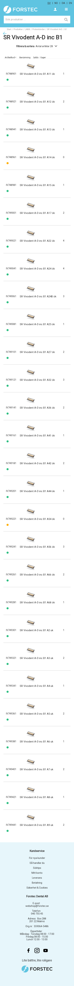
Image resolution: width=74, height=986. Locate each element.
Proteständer (38, 29)
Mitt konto (37, 872)
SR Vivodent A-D (54, 29)
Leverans (37, 877)
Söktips (37, 868)
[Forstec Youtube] (45, 950)
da (63, 3)
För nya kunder (37, 858)
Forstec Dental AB (37, 896)
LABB (27, 29)
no (56, 3)
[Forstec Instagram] (37, 950)
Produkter (18, 29)
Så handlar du (37, 863)
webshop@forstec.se (37, 906)
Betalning (37, 882)
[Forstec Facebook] (28, 950)
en (70, 3)
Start (9, 29)
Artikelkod (10, 57)
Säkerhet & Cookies (37, 887)
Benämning (24, 57)
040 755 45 (37, 913)
